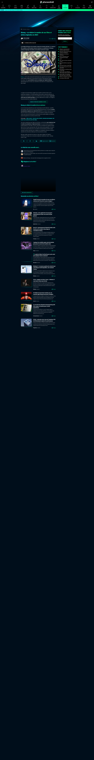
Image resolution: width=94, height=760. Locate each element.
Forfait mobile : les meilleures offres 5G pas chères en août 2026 (65, 72)
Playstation (35, 327)
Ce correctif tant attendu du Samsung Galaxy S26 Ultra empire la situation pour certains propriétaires (44, 306)
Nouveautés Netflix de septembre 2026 (65, 63)
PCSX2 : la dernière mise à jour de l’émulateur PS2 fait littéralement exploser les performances (44, 320)
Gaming (15, 7)
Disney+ (13, 10)
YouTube (21, 10)
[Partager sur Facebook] (30, 141)
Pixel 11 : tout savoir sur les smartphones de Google (64, 57)
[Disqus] (38, 177)
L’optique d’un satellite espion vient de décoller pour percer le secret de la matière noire (43, 243)
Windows (34, 276)
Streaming (65, 7)
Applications (35, 224)
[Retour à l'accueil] (47, 2)
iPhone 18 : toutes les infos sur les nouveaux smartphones (65, 52)
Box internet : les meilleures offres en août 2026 (66, 70)
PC (9, 7)
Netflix (18, 10)
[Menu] (2, 2)
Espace (28, 7)
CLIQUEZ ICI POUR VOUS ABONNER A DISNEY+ (38, 102)
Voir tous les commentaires (27, 192)
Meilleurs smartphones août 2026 (65, 76)
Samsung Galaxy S (36, 315)
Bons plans (34, 7)
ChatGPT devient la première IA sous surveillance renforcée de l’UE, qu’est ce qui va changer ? (44, 200)
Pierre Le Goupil (26, 38)
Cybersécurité (53, 7)
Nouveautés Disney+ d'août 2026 (65, 65)
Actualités (78, 7)
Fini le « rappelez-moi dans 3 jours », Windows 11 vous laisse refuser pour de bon (44, 280)
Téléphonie (3, 7)
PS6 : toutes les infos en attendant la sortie (65, 61)
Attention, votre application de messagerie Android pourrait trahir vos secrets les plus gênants (42, 214)
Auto (22, 7)
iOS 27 (61, 59)
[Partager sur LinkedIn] (36, 141)
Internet (34, 301)
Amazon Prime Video (8, 10)
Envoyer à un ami (45, 141)
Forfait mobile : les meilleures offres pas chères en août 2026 (65, 75)
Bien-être (90, 7)
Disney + (22, 77)
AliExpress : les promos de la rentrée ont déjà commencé (64, 50)
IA (71, 7)
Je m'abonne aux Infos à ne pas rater (30, 42)
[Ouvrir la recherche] (92, 2)
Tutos (40, 7)
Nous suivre (53, 141)
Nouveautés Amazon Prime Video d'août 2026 (65, 67)
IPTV (16, 10)
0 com (50, 38)
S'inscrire (65, 41)
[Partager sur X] (24, 141)
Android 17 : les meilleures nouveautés (64, 54)
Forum (84, 7)
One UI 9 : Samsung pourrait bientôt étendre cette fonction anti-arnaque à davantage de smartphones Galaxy (44, 229)
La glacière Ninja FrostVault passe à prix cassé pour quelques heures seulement (44, 255)
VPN (46, 7)
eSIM (58, 8)
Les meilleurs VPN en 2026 (64, 78)
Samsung (34, 238)
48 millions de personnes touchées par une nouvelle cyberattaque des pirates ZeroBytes (43, 293)
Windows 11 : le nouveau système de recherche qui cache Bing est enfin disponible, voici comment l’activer (44, 267)
